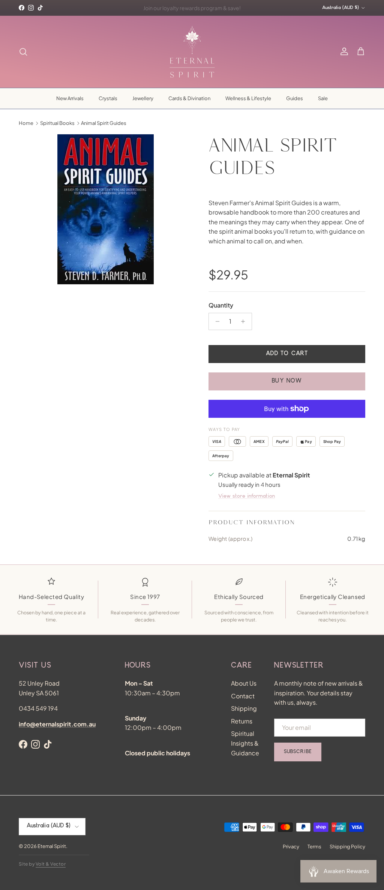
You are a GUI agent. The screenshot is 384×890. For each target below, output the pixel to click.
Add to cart (287, 354)
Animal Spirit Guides (103, 123)
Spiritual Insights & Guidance (245, 742)
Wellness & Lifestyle (248, 98)
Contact (243, 696)
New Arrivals (70, 98)
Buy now (287, 381)
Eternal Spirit (52, 846)
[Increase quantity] (245, 321)
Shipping (244, 708)
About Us (243, 683)
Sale (323, 98)
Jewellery (142, 98)
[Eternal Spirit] (192, 51)
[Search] (23, 51)
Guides (294, 98)
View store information (246, 496)
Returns (241, 721)
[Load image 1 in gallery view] (105, 209)
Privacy (291, 846)
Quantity (220, 305)
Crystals (108, 98)
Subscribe (298, 752)
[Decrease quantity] (215, 321)
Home (26, 123)
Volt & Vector (51, 864)
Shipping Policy (347, 846)
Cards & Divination (189, 98)
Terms (314, 846)
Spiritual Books (57, 123)
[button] (360, 52)
